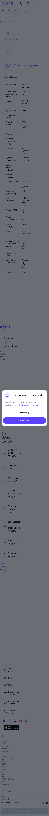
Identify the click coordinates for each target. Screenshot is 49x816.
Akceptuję (25, 420)
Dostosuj (24, 412)
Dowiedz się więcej (30, 405)
